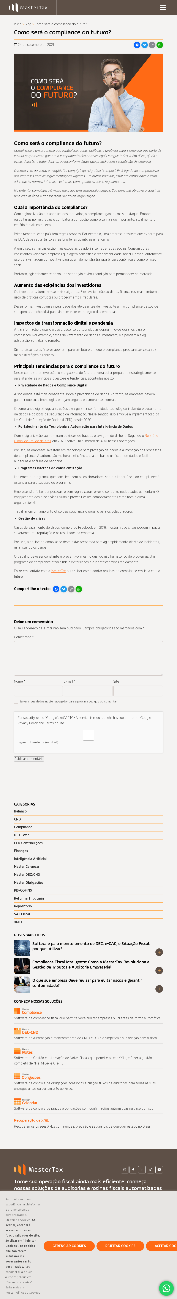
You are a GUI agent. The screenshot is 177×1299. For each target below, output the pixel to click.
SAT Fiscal (22, 914)
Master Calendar (27, 866)
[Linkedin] (142, 1169)
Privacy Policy (28, 723)
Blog (28, 24)
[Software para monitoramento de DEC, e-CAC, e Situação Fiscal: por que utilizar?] (22, 948)
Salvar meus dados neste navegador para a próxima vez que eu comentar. (68, 701)
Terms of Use (54, 723)
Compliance (23, 827)
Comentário (24, 637)
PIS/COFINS (23, 890)
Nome (19, 681)
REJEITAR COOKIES (120, 1246)
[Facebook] (133, 1169)
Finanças (21, 851)
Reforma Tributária (29, 898)
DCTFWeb (21, 835)
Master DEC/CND (27, 874)
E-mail (69, 681)
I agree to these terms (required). (38, 742)
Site (116, 681)
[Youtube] (159, 1169)
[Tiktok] (150, 1169)
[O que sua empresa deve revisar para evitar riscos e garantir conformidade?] (22, 985)
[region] (88, 1245)
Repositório (23, 906)
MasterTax (58, 571)
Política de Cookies (27, 1292)
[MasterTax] (38, 1169)
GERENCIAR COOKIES (69, 1246)
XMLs (18, 922)
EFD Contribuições (28, 843)
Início (17, 24)
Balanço (20, 811)
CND (17, 819)
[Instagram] (124, 1169)
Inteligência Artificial (30, 859)
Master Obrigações (28, 882)
